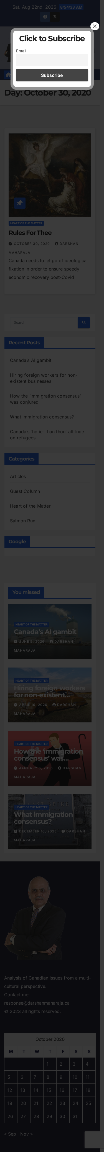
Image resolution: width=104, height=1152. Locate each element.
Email (21, 50)
